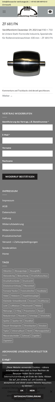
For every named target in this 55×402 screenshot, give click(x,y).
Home (5, 253)
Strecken (43, 325)
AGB (4, 206)
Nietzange (7, 311)
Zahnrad (25, 335)
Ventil (29, 331)
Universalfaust (18, 331)
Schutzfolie (45, 315)
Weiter (7, 95)
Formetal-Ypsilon (10, 291)
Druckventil (28, 281)
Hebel (5, 296)
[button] (4, 11)
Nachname (7, 161)
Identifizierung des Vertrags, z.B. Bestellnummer (25, 121)
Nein (32, 390)
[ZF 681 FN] (27, 63)
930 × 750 (47, 29)
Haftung (6, 218)
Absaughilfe (35, 271)
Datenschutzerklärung (27, 396)
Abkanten (7, 271)
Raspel (41, 311)
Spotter (6, 321)
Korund (32, 301)
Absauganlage (21, 271)
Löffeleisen (15, 305)
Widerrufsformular (12, 229)
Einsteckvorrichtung (12, 286)
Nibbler (38, 305)
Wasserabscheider (11, 335)
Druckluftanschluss (39, 276)
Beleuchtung (23, 276)
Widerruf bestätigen (20, 176)
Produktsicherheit (11, 235)
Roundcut (22, 315)
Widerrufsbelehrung (13, 223)
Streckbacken (30, 325)
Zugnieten (7, 340)
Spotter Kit (17, 321)
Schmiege (33, 315)
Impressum (8, 200)
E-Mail (6, 134)
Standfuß (29, 321)
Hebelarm (15, 296)
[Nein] (51, 383)
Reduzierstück (9, 315)
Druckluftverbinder (11, 281)
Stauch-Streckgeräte (12, 325)
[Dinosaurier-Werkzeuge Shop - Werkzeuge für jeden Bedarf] (27, 11)
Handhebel (41, 291)
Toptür (6, 331)
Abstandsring (9, 276)
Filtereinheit (29, 286)
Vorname (6, 147)
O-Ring (18, 311)
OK (21, 390)
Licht (5, 305)
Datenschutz (9, 212)
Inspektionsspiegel (31, 296)
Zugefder (36, 335)
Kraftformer (43, 301)
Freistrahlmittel (27, 291)
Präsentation (29, 311)
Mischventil (27, 305)
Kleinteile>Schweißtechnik (14, 301)
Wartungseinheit (42, 331)
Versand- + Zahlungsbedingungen (20, 241)
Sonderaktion (9, 247)
